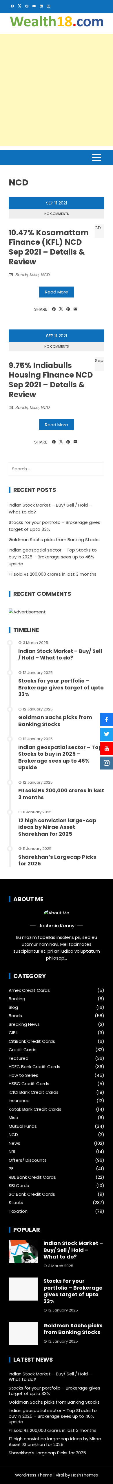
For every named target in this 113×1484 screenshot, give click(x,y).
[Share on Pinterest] (68, 309)
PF (11, 1169)
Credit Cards (23, 1050)
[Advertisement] (56, 90)
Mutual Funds (23, 1126)
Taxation (18, 1211)
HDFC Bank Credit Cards (34, 1067)
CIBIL (13, 1033)
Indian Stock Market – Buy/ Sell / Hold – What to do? (60, 654)
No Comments (56, 213)
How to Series (23, 1075)
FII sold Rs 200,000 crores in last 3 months (52, 574)
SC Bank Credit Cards (32, 1194)
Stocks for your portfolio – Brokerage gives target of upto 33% (61, 687)
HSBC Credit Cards (29, 1084)
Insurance (19, 1101)
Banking (17, 999)
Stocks (16, 1203)
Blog (13, 1007)
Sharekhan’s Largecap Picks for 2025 (57, 860)
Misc (34, 275)
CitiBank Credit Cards (32, 1041)
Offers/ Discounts (28, 1160)
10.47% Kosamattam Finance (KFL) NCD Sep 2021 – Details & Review (49, 247)
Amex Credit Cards (29, 990)
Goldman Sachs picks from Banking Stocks (54, 540)
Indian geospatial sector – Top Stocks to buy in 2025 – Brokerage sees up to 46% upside (53, 557)
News (14, 1143)
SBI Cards (19, 1186)
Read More (56, 292)
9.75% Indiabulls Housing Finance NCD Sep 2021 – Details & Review (51, 380)
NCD (45, 275)
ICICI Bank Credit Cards (34, 1092)
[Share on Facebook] (53, 309)
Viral (60, 1475)
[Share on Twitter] (61, 309)
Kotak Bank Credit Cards (35, 1109)
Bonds (21, 275)
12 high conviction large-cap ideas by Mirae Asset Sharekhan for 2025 (57, 827)
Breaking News (24, 1024)
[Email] (75, 309)
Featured (18, 1058)
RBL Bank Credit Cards (32, 1177)
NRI (12, 1152)
